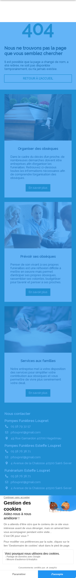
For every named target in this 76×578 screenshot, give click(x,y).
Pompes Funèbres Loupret (26, 421)
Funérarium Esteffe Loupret (27, 470)
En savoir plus (39, 189)
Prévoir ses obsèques (38, 256)
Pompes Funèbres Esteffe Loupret (32, 445)
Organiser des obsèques (38, 148)
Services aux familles (38, 361)
